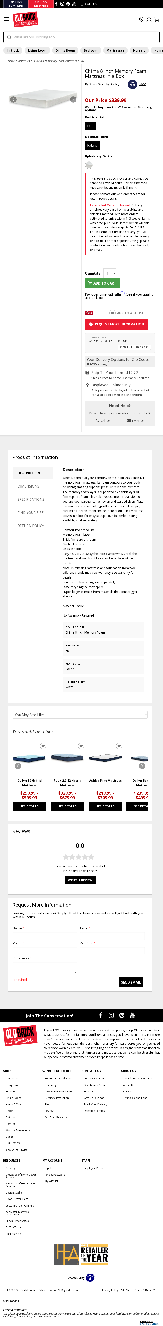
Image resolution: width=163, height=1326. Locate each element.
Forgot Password (55, 1174)
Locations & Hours (95, 1078)
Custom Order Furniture (20, 1205)
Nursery (139, 50)
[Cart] (157, 19)
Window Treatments (18, 1130)
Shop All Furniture (16, 1149)
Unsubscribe (13, 1234)
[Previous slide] (18, 766)
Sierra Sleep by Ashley (104, 84)
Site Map (126, 1290)
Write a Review (80, 880)
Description (29, 473)
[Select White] (89, 165)
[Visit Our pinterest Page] (68, 4)
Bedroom (91, 50)
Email (85, 928)
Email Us (137, 420)
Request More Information (119, 324)
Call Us (105, 420)
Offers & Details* (144, 1290)
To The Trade (14, 1227)
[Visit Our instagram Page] (62, 4)
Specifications (31, 499)
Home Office (13, 1104)
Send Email (131, 982)
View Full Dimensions (134, 347)
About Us (128, 1085)
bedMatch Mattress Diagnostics (17, 1213)
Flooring (10, 1124)
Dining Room (65, 50)
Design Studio (14, 1192)
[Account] (149, 19)
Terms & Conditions (135, 1098)
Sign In (48, 1168)
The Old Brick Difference (137, 1078)
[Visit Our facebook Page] (56, 4)
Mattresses (115, 50)
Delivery (10, 1168)
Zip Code (87, 943)
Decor (9, 1111)
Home (11, 61)
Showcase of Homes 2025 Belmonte (21, 1185)
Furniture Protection (57, 1098)
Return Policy (31, 525)
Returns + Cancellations (59, 1078)
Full (90, 125)
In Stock (13, 50)
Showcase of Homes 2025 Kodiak (21, 1176)
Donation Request (94, 1111)
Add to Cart (104, 283)
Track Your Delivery (95, 1104)
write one (89, 871)
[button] (6, 20)
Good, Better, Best (17, 1199)
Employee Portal (94, 1168)
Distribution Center (95, 1085)
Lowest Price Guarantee (59, 1091)
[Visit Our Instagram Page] (111, 1015)
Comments (22, 958)
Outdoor (11, 1117)
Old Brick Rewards (56, 1117)
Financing (50, 1085)
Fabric (92, 145)
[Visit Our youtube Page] (74, 4)
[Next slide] (142, 766)
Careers (128, 1091)
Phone (18, 943)
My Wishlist (51, 1181)
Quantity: (93, 273)
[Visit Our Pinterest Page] (122, 1015)
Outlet (9, 1136)
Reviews (49, 1111)
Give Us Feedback (94, 1098)
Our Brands (13, 1143)
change (103, 364)
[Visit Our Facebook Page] (101, 1015)
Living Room (37, 50)
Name (18, 928)
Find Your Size (31, 512)
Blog (47, 1104)
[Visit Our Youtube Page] (132, 1015)
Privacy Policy (110, 1290)
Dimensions (28, 486)
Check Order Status (17, 1221)
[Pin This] (89, 314)
